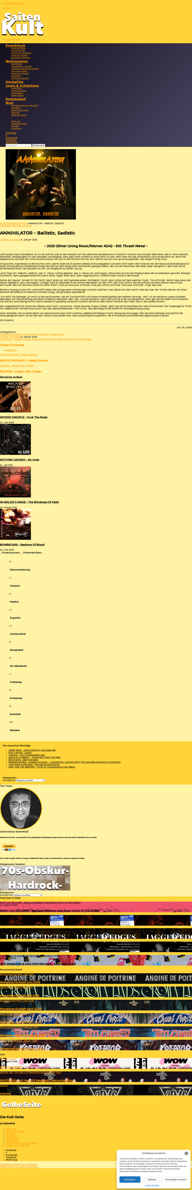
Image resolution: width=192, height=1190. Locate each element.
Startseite (6, 223)
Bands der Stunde (20, 74)
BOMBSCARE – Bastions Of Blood (22, 544)
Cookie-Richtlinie (152, 1185)
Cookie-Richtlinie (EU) (18, 1146)
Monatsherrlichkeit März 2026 (20, 1022)
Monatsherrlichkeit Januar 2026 (22, 1048)
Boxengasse (17, 93)
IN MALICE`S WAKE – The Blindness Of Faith (29, 502)
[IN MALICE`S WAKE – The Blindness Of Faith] (15, 497)
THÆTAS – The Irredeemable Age (26, 755)
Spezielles (16, 76)
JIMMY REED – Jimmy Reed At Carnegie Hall (32, 750)
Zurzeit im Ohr (18, 51)
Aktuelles (15, 108)
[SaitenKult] (22, 35)
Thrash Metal (56, 334)
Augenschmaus (18, 91)
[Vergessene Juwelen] (35, 890)
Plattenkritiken (18, 48)
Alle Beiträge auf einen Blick (24, 106)
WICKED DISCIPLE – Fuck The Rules (23, 417)
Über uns (15, 121)
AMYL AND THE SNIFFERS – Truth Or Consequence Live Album (41, 767)
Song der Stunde (19, 55)
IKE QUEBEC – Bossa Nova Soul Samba (25, 950)
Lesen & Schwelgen (22, 85)
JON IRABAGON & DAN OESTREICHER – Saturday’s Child (38, 964)
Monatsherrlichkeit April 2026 (20, 1008)
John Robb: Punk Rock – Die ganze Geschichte (34, 765)
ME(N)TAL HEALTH (19, 115)
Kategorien (9, 780)
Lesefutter (16, 88)
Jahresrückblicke (20, 78)
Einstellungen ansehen (176, 1179)
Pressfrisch (15, 45)
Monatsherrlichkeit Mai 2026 (19, 995)
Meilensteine (17, 61)
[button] (186, 1153)
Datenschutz (13, 1138)
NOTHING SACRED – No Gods (19, 459)
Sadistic (43, 334)
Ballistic (19, 334)
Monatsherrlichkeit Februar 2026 (22, 1035)
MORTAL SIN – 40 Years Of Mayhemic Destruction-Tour (37, 1080)
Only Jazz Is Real (19, 71)
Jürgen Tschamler (10, 240)
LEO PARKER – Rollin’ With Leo (21, 924)
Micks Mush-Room (20, 110)
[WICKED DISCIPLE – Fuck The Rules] (15, 412)
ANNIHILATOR (7, 334)
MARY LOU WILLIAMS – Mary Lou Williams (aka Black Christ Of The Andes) (50, 910)
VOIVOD (5, 1093)
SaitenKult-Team (19, 124)
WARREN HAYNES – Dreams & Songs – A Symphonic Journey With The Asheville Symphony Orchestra (64, 762)
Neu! (10, 102)
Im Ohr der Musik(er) (21, 53)
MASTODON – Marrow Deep (23, 760)
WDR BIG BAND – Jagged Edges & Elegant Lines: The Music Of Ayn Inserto (49, 937)
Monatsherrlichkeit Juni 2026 (20, 982)
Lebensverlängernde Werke (25, 69)
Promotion (16, 129)
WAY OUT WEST (11, 1067)
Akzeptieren (129, 1179)
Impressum (12, 1141)
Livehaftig (14, 81)
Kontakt (15, 126)
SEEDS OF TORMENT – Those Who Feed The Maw (34, 757)
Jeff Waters (31, 334)
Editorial (15, 113)
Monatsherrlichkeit (20, 58)
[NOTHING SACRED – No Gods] (15, 454)
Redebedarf (16, 99)
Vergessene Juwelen (21, 66)
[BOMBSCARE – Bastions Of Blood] (15, 539)
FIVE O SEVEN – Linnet (20, 753)
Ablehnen (152, 1179)
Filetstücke (16, 64)
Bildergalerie (17, 96)
